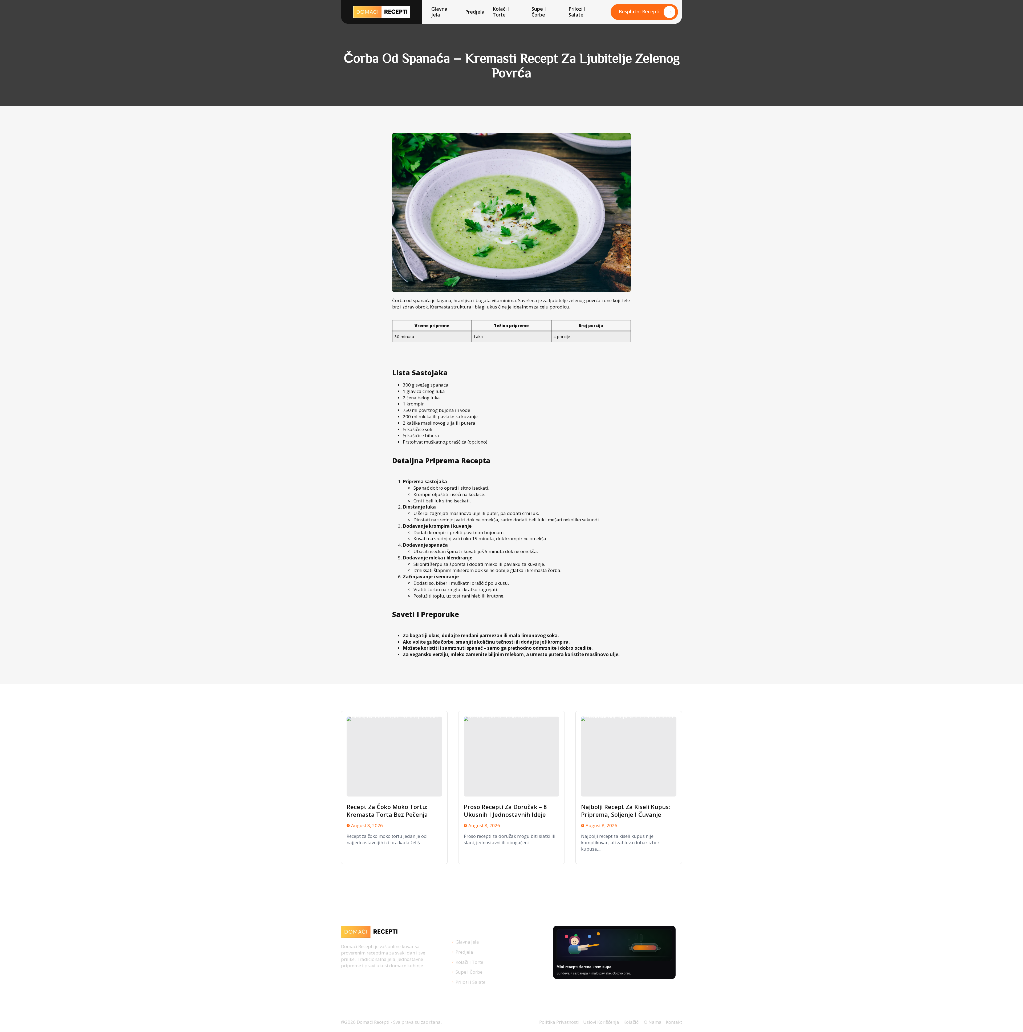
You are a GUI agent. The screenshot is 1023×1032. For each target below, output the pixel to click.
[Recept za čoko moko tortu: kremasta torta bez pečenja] (394, 757)
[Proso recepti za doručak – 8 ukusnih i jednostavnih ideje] (511, 757)
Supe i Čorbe (538, 12)
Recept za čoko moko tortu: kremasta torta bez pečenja (387, 810)
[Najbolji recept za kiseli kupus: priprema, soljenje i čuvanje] (628, 757)
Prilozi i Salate (577, 12)
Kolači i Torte (501, 12)
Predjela (475, 12)
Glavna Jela (439, 12)
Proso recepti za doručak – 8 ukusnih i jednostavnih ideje (505, 810)
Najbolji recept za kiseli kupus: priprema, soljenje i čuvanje (625, 810)
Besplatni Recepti (639, 11)
